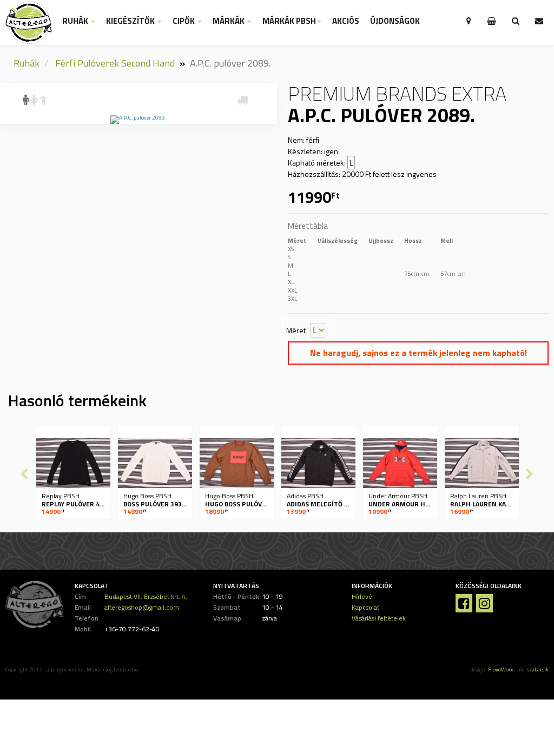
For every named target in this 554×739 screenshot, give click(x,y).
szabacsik (538, 669)
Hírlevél (363, 596)
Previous (24, 474)
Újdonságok (395, 21)
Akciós (345, 21)
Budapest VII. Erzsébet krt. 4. (145, 596)
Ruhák (26, 63)
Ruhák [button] (76, 21)
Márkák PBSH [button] (289, 21)
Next (529, 474)
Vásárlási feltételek (379, 618)
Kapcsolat (365, 607)
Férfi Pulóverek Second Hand (115, 63)
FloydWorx (500, 669)
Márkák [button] (229, 21)
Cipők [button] (184, 21)
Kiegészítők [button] (131, 21)
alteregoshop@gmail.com (141, 607)
